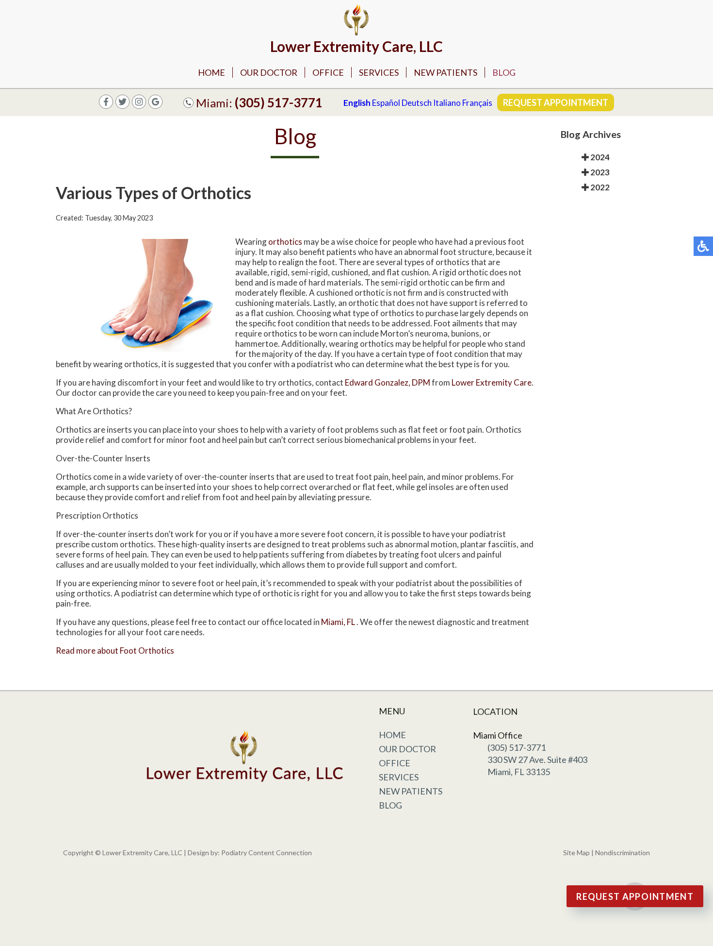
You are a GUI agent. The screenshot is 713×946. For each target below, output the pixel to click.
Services (379, 72)
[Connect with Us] (139, 106)
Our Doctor (268, 72)
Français (477, 103)
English (357, 103)
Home (211, 72)
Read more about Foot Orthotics (115, 650)
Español (386, 103)
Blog (504, 72)
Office (328, 72)
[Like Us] (122, 106)
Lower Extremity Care (492, 382)
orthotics (285, 241)
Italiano (447, 103)
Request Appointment (555, 102)
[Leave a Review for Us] (155, 106)
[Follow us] (106, 106)
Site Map (576, 852)
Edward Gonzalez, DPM (387, 382)
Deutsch (417, 103)
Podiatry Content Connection (266, 852)
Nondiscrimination (622, 852)
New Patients (445, 72)
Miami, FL (338, 622)
